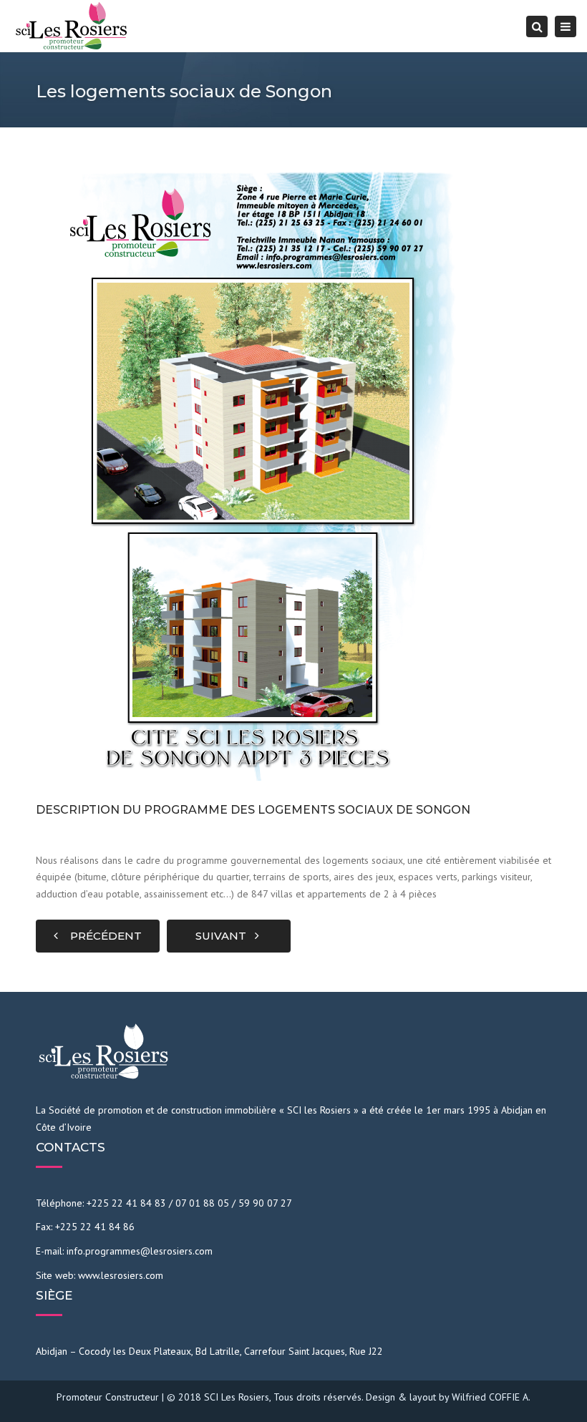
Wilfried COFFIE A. (491, 1397)
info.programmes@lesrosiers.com (140, 1251)
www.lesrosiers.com (120, 1275)
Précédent (102, 936)
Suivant (225, 936)
